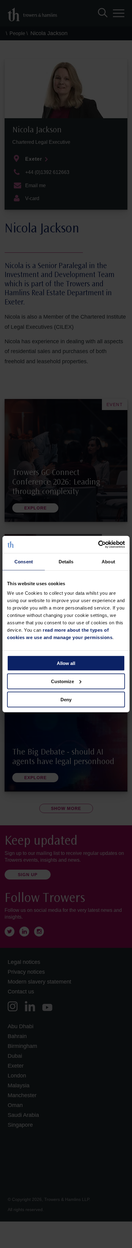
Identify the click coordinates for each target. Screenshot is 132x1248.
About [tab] (108, 561)
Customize (62, 681)
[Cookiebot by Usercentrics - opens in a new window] (98, 545)
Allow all (66, 663)
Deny (66, 699)
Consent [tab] (23, 561)
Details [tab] (66, 561)
